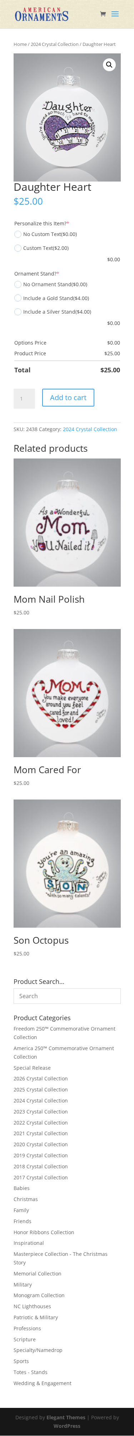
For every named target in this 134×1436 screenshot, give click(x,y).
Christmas (26, 1199)
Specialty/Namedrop (38, 1350)
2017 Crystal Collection (41, 1177)
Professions (27, 1328)
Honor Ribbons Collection (44, 1232)
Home (20, 44)
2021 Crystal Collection (41, 1133)
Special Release (32, 1067)
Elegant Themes (65, 1417)
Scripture (25, 1339)
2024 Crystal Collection (55, 44)
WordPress (67, 1425)
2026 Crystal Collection (41, 1078)
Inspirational (29, 1243)
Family (21, 1210)
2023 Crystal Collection (41, 1111)
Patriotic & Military (36, 1317)
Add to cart (68, 397)
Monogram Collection (39, 1295)
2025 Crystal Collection (41, 1089)
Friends (22, 1221)
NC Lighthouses (32, 1306)
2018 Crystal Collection (41, 1166)
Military (23, 1284)
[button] (109, 64)
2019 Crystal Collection (41, 1155)
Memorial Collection (37, 1273)
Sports (21, 1361)
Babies (22, 1188)
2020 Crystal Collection (41, 1144)
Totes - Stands (31, 1372)
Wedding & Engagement (42, 1383)
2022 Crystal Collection (41, 1122)
